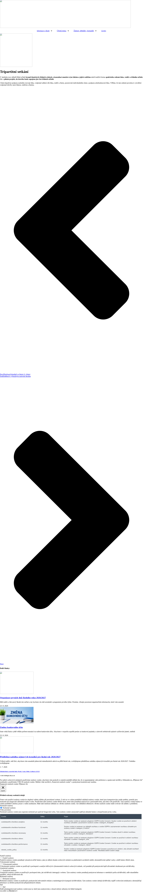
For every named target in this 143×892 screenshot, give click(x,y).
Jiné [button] (1, 885)
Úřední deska (61, 31)
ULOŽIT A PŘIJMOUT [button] (8, 891)
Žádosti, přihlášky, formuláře (84, 31)
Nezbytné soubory (9, 808)
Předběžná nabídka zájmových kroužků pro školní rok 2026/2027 (30, 757)
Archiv (103, 31)
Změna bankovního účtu (11, 727)
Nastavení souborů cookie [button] (9, 784)
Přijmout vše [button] (23, 784)
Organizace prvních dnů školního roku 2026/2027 (23, 698)
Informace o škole (43, 31)
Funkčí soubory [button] (5, 856)
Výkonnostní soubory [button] (7, 862)
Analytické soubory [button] (7, 868)
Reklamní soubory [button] (6, 876)
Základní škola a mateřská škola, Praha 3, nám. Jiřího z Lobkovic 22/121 (20, 771)
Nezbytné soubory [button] (6, 806)
